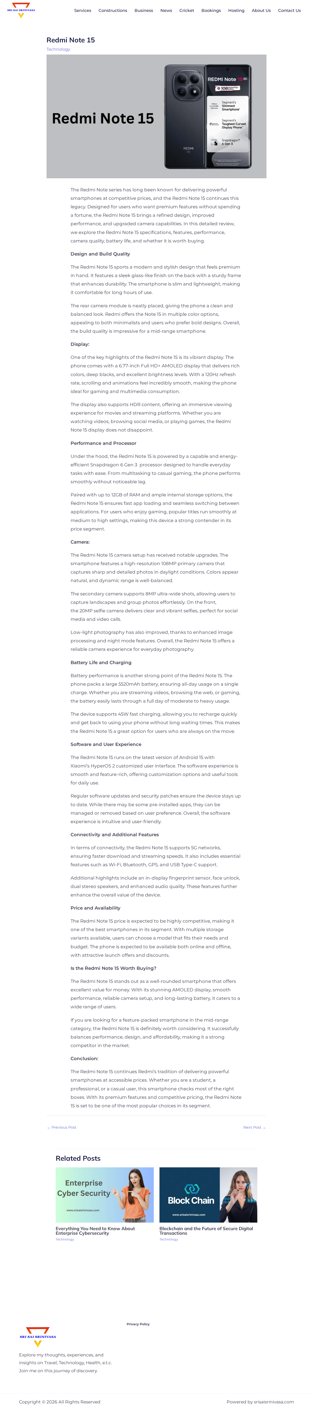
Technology (58, 49)
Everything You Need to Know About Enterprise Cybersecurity (95, 1231)
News (166, 10)
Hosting (236, 10)
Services (82, 10)
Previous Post (62, 1127)
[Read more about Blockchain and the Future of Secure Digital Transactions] (208, 1195)
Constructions (113, 10)
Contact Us (289, 10)
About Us (261, 10)
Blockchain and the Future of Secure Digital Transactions (206, 1231)
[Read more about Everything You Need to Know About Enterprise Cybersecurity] (105, 1195)
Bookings (211, 10)
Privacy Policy (138, 1324)
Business (144, 10)
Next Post (254, 1127)
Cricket (186, 10)
